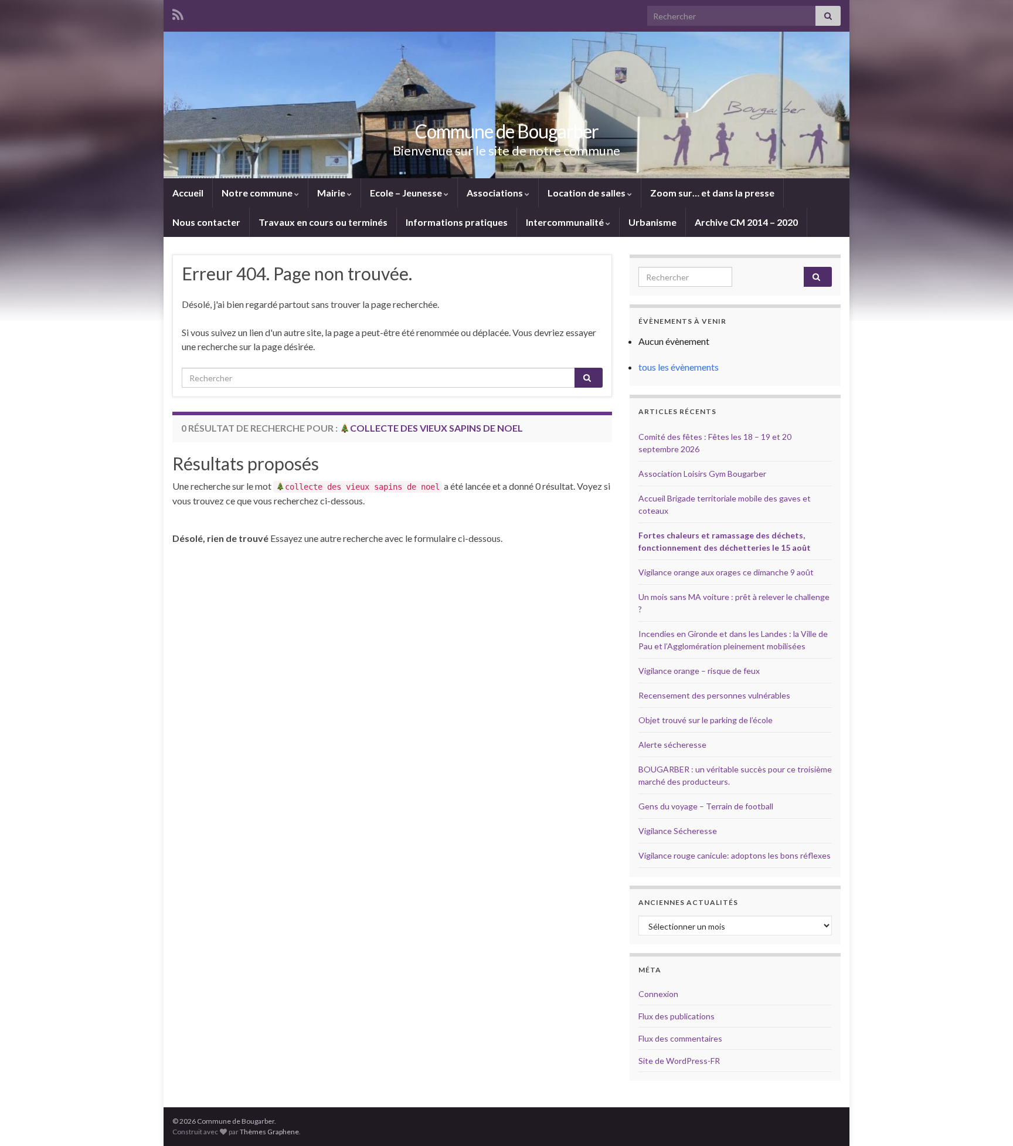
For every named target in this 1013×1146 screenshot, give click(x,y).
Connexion (658, 994)
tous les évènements (678, 366)
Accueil (187, 192)
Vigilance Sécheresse (677, 831)
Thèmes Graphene (269, 1131)
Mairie (332, 192)
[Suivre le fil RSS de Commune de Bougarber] (177, 12)
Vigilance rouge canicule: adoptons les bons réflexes (734, 855)
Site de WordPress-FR (679, 1061)
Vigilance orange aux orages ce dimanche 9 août (726, 572)
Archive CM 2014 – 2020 (746, 222)
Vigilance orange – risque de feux (699, 671)
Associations (496, 192)
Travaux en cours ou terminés (323, 222)
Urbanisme (652, 222)
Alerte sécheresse (672, 745)
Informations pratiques (457, 222)
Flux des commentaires (680, 1038)
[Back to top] (986, 1119)
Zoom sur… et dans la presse (712, 192)
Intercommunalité (566, 222)
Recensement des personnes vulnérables (714, 695)
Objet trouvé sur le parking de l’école (705, 720)
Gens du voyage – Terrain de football (705, 806)
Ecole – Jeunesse (407, 192)
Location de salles (587, 192)
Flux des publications (676, 1016)
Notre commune (258, 192)
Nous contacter (206, 222)
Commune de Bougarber (507, 131)
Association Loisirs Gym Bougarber (702, 474)
